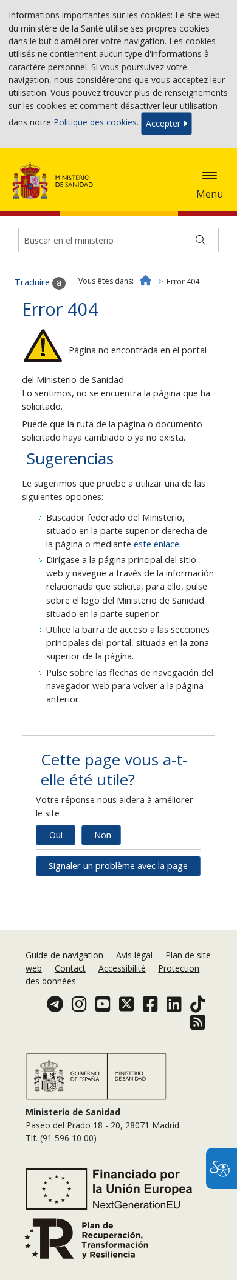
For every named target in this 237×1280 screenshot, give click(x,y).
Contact (70, 968)
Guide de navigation (64, 955)
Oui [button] (56, 835)
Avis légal (134, 955)
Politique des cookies (95, 122)
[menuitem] (66, 955)
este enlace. (157, 544)
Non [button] (102, 835)
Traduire (33, 282)
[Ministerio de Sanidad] (56, 180)
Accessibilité (122, 968)
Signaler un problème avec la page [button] (118, 866)
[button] (209, 175)
